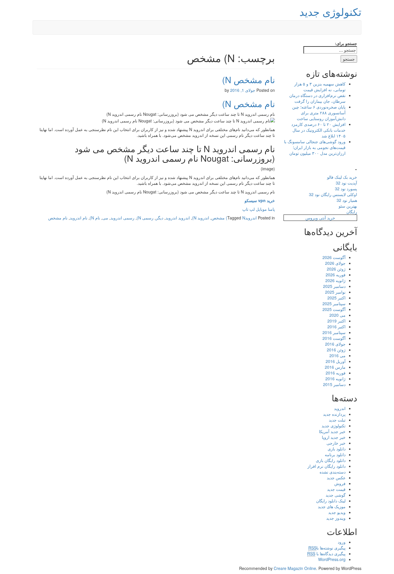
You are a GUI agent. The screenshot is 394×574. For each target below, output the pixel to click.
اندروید (251, 218)
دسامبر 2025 (334, 286)
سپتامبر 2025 (334, 303)
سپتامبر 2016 (334, 332)
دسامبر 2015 (334, 384)
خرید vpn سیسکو (260, 200)
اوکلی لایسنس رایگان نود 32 (333, 194)
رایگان (351, 212)
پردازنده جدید (334, 414)
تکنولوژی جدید (330, 11)
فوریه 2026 (336, 274)
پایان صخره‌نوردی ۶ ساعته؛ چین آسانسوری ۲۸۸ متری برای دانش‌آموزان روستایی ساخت (319, 112)
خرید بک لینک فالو (342, 177)
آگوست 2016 (334, 338)
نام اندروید (78, 218)
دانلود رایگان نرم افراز (326, 466)
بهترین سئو (348, 206)
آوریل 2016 (336, 361)
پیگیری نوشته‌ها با (327, 548)
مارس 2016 (335, 367)
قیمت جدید (336, 489)
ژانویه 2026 (335, 280)
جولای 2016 (335, 344)
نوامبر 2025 (335, 292)
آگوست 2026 (334, 257)
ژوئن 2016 (336, 350)
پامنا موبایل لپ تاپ (258, 209)
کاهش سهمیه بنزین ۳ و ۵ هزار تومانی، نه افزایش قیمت (320, 86)
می (105, 218)
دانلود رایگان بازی (331, 460)
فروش (340, 483)
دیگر (159, 218)
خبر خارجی (336, 443)
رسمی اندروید (122, 218)
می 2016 (337, 355)
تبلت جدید (337, 420)
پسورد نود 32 (346, 188)
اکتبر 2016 (336, 326)
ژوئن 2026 (336, 269)
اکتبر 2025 (336, 298)
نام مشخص (57, 218)
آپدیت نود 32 (346, 183)
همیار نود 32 (347, 200)
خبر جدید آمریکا (332, 431)
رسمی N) (145, 218)
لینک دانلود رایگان (331, 501)
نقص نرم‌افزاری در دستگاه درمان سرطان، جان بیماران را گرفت (317, 98)
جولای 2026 (335, 263)
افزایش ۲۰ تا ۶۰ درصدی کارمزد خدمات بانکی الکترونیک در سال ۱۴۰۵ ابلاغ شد (318, 130)
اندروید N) (200, 218)
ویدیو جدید (337, 512)
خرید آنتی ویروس (320, 218)
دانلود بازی (337, 449)
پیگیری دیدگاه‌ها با (326, 553)
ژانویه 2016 (335, 378)
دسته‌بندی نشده (333, 472)
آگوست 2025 (334, 309)
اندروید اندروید (178, 218)
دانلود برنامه (335, 454)
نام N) (95, 218)
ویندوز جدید (336, 518)
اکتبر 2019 (336, 321)
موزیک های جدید (332, 506)
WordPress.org (332, 559)
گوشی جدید (336, 495)
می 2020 (337, 315)
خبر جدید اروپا (334, 437)
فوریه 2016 (336, 373)
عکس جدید (336, 477)
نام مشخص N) (248, 79)
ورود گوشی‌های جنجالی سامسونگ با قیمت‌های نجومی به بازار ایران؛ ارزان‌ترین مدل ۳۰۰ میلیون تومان (315, 147)
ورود (342, 542)
